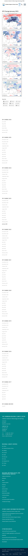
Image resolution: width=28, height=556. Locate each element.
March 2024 (4, 189)
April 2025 (4, 156)
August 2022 (4, 240)
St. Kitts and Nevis (5, 495)
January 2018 (4, 376)
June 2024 (4, 182)
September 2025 (5, 146)
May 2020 (4, 307)
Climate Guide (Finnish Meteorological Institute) (11, 517)
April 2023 (4, 217)
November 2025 (5, 141)
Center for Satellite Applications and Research (11, 533)
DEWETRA (4, 535)
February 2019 (5, 344)
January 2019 (4, 346)
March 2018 (4, 372)
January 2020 (4, 315)
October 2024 (4, 174)
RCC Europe (4, 452)
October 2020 (4, 296)
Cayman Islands (5, 482)
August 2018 (4, 362)
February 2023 (5, 221)
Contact (3, 554)
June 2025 (4, 152)
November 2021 (5, 264)
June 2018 (4, 366)
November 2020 (5, 294)
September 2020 (5, 299)
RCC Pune (4, 458)
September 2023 (5, 206)
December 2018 (5, 353)
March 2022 (4, 250)
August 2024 (4, 178)
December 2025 (5, 139)
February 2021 (5, 283)
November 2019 (5, 325)
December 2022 (5, 231)
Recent (7, 554)
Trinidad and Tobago (6, 501)
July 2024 (3, 180)
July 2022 (3, 242)
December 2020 (5, 292)
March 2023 (4, 219)
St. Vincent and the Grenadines (8, 499)
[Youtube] (23, 553)
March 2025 (4, 158)
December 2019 (5, 323)
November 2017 (5, 386)
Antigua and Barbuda (6, 476)
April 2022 (4, 248)
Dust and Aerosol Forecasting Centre (9, 537)
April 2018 (4, 370)
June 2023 (4, 213)
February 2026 (5, 130)
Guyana (3, 486)
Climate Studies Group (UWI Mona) (9, 521)
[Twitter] (17, 553)
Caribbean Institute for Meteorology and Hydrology (13, 418)
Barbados (4, 478)
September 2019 (5, 329)
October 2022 (4, 235)
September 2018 (5, 360)
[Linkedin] (19, 553)
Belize (3, 480)
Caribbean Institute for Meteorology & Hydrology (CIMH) (14, 0)
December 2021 (5, 262)
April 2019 (4, 340)
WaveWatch (4, 541)
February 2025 (5, 160)
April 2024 (4, 187)
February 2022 (5, 252)
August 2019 (4, 331)
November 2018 (5, 355)
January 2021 (4, 285)
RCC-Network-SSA (5, 461)
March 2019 (4, 342)
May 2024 (4, 184)
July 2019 (3, 333)
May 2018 (4, 368)
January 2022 (4, 254)
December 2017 (5, 384)
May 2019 (4, 337)
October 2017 (4, 388)
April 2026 (4, 126)
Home (3, 554)
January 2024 (4, 193)
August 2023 (4, 209)
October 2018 (4, 357)
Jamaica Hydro (5, 488)
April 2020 (4, 309)
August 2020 (4, 301)
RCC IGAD (4, 454)
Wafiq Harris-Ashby (5, 551)
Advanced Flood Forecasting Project (9, 531)
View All (3, 406)
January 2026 (4, 132)
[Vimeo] (21, 553)
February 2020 (5, 313)
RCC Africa (4, 446)
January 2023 (4, 224)
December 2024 (5, 170)
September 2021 (5, 268)
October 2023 (4, 204)
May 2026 (4, 123)
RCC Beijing (4, 450)
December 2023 (5, 200)
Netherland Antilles (6, 493)
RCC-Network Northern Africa (7, 448)
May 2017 (4, 396)
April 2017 (4, 399)
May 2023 (4, 215)
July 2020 (3, 303)
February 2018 (5, 374)
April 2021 (4, 279)
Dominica (4, 484)
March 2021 (4, 281)
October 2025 (4, 143)
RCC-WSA (4, 465)
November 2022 (5, 233)
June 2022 (4, 244)
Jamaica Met (4, 491)
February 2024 (5, 191)
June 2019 (4, 335)
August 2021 (4, 270)
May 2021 (4, 276)
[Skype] (25, 553)
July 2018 (3, 364)
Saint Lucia (4, 497)
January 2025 (4, 162)
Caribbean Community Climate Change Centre (11, 511)
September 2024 (5, 176)
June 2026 (4, 121)
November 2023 (5, 202)
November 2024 (5, 172)
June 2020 (4, 305)
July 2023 (3, 211)
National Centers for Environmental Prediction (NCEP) (12, 539)
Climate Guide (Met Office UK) (8, 519)
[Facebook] (15, 553)
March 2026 (4, 128)
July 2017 (3, 392)
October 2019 (4, 327)
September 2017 (5, 390)
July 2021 (3, 272)
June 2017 (4, 394)
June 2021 (4, 274)
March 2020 (4, 311)
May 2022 (4, 246)
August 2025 (4, 148)
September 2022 (5, 238)
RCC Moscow (4, 456)
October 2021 (4, 266)
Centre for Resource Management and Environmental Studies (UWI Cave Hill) (12, 514)
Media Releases (15, 554)
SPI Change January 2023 (10, 11)
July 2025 (3, 150)
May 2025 (4, 154)
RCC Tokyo (4, 463)
